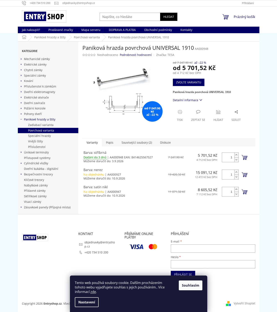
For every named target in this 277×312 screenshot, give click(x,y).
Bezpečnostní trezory (38, 174)
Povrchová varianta (41, 130)
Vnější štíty (35, 141)
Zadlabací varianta (41, 125)
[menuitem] (31, 30)
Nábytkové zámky (36, 185)
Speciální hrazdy (39, 136)
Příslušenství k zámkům (40, 86)
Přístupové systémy (37, 158)
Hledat (168, 17)
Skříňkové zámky (35, 196)
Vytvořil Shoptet (244, 303)
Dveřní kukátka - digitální (41, 169)
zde (93, 291)
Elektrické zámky (35, 64)
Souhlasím (190, 285)
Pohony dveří (33, 114)
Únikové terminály (36, 152)
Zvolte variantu (188, 82)
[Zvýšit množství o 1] (236, 155)
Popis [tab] (109, 142)
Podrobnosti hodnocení (136, 55)
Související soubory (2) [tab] (137, 142)
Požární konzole (35, 108)
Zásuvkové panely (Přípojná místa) (47, 207)
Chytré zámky (33, 70)
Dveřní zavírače (34, 103)
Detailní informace (185, 100)
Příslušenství (37, 147)
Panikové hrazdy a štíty (39, 119)
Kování (28, 81)
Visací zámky (32, 202)
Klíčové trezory (34, 180)
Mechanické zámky (37, 59)
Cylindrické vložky (36, 163)
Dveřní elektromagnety (39, 92)
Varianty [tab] (92, 142)
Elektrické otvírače (36, 97)
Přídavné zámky (35, 191)
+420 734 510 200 (96, 252)
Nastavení (86, 302)
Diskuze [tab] (165, 142)
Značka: (165, 55)
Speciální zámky (35, 75)
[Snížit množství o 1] (236, 159)
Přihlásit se (183, 274)
